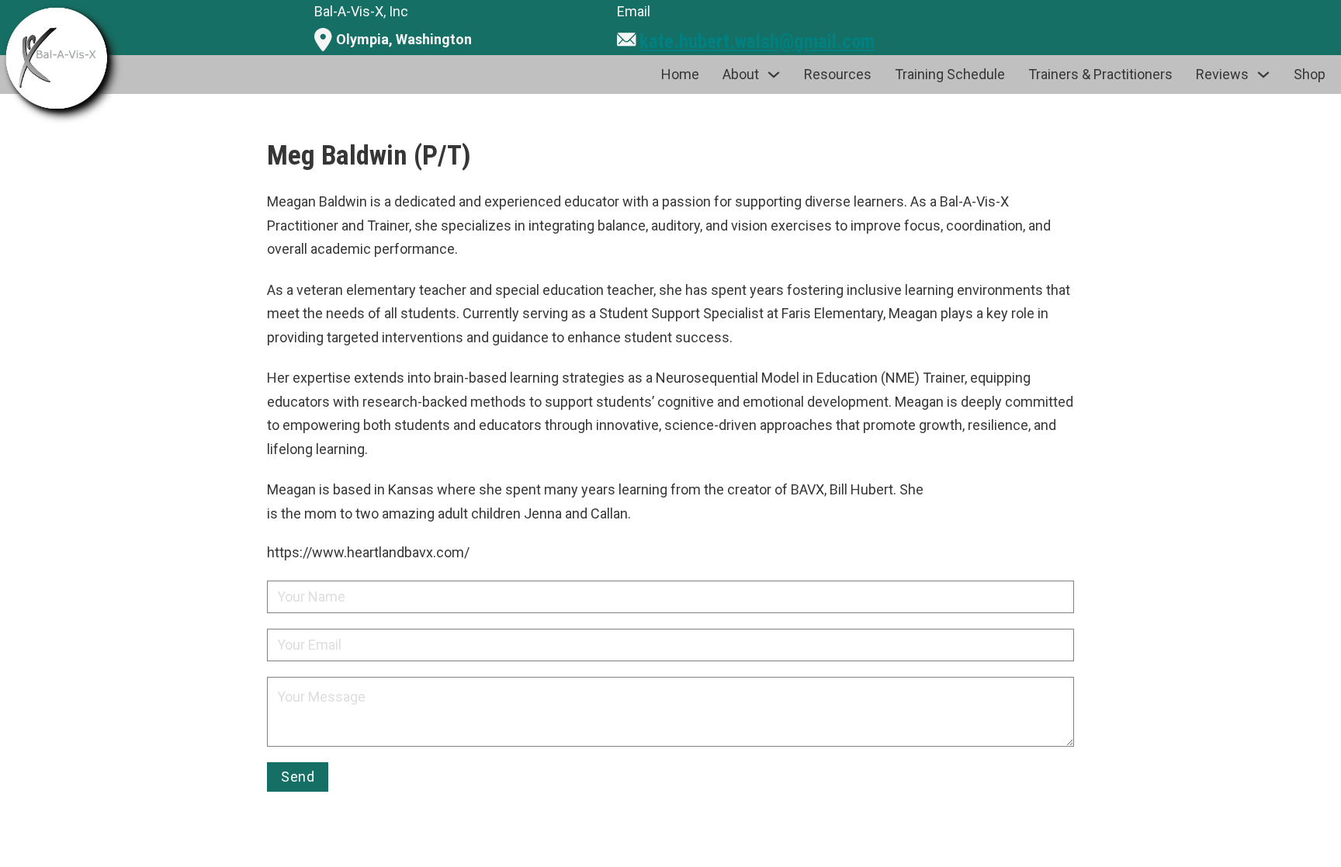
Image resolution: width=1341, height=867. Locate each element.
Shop (1309, 74)
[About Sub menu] (774, 74)
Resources (837, 74)
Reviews (1222, 74)
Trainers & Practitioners (1100, 74)
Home (680, 74)
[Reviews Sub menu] (1263, 74)
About (740, 74)
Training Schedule (950, 74)
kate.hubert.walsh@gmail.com (757, 41)
